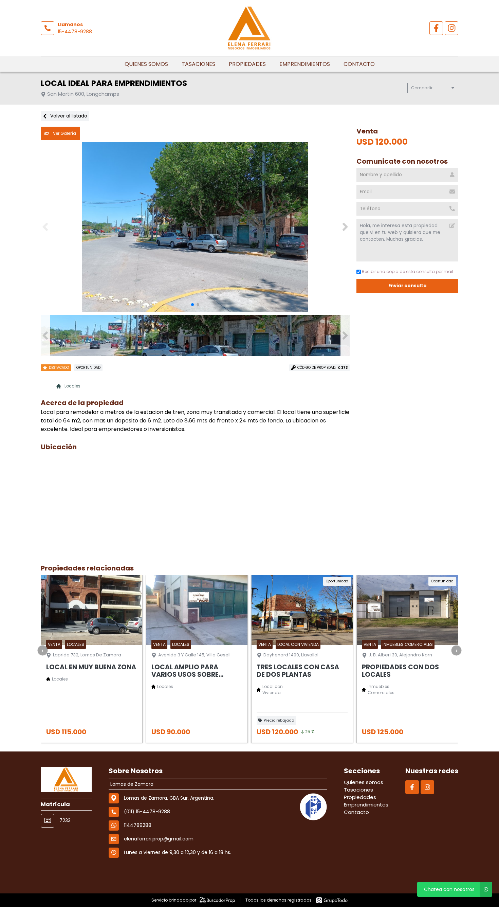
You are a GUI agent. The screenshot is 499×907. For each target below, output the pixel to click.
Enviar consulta (407, 286)
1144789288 (137, 825)
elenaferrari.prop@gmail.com (158, 838)
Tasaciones (198, 64)
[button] (345, 227)
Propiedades (247, 64)
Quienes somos (146, 64)
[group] (195, 227)
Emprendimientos (304, 64)
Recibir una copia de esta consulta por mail (407, 271)
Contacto (359, 64)
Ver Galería (64, 133)
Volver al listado (68, 115)
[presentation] (43, 650)
